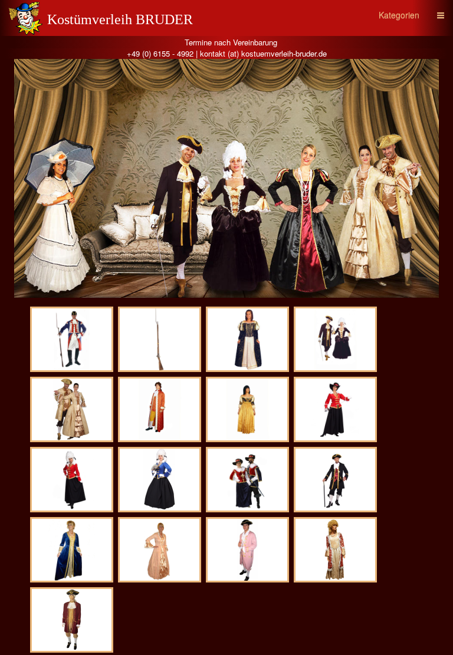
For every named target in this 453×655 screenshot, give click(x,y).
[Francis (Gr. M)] (247, 550)
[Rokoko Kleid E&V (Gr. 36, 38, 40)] (335, 550)
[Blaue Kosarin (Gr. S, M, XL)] (159, 480)
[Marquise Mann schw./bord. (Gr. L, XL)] (335, 480)
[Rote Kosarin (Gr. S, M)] (335, 409)
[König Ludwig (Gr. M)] (159, 409)
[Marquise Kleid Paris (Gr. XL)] (72, 550)
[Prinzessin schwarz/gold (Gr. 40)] (247, 339)
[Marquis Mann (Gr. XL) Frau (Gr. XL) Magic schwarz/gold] (335, 339)
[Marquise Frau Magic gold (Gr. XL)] (72, 409)
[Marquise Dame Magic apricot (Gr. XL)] (159, 550)
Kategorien (399, 15)
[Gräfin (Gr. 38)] (247, 409)
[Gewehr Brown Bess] (159, 339)
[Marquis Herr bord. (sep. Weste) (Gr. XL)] (72, 620)
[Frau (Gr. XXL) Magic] (247, 480)
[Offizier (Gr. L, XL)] (72, 339)
